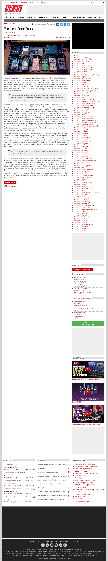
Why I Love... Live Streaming (82, 133)
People (66, 17)
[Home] (13, 8)
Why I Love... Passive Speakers (83, 177)
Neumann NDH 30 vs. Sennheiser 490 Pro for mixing (53, 495)
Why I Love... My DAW (80, 173)
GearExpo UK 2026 (77, 402)
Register (14, 2)
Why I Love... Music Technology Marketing (86, 75)
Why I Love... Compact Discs (82, 130)
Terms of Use (74, 541)
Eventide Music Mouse (80, 301)
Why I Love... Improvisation (82, 56)
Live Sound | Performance (84, 483)
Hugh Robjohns (8, 483)
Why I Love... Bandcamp (81, 228)
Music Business (95, 17)
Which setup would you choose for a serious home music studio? (53, 484)
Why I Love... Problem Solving (82, 79)
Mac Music (78, 478)
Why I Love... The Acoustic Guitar (83, 217)
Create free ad (87, 269)
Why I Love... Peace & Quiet (82, 162)
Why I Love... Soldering (80, 187)
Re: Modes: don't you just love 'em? (15, 497)
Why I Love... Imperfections (82, 137)
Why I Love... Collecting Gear (82, 198)
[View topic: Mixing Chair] (68, 488)
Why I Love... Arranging (81, 151)
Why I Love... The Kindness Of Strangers (86, 192)
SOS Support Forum (82, 501)
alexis (5, 499)
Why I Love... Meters (80, 84)
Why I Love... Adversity (80, 149)
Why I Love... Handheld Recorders (84, 145)
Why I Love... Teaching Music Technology (86, 209)
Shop (32, 2)
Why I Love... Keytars (80, 185)
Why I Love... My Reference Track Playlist (86, 88)
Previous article (12, 186)
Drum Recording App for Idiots (48, 472)
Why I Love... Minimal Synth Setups (84, 92)
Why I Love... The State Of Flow (83, 141)
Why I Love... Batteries (80, 223)
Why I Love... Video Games (82, 171)
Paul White (9, 37)
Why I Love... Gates (79, 154)
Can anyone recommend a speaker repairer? (53, 464)
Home (6, 17)
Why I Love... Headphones (81, 219)
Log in (6, 2)
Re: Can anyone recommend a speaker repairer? (18, 481)
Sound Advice (78, 17)
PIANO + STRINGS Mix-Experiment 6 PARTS (52, 492)
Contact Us (39, 541)
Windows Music (80, 476)
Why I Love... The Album (81, 215)
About (32, 541)
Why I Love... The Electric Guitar (83, 158)
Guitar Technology (12, 35)
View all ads (77, 269)
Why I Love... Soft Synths (81, 200)
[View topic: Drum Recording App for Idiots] (68, 472)
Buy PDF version (10, 182)
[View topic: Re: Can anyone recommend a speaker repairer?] (34, 481)
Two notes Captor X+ (80, 288)
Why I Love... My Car (80, 196)
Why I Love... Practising (81, 71)
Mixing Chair (42, 488)
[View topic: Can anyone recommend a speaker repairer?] (68, 464)
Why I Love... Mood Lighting (82, 96)
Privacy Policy (64, 541)
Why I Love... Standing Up (81, 204)
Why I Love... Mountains (81, 194)
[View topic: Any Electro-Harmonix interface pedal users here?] (68, 499)
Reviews (43, 17)
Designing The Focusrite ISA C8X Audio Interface (85, 379)
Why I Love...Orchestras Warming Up (85, 118)
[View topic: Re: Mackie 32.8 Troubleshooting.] (34, 473)
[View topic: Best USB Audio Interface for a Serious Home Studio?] (68, 480)
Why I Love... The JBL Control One (84, 183)
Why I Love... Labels (80, 168)
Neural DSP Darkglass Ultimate (83, 285)
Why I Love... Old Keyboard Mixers (84, 105)
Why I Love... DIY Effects (81, 94)
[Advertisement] (88, 342)
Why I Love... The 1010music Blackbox (85, 160)
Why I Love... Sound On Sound (83, 60)
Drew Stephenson (9, 467)
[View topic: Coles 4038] (68, 468)
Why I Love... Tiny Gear (80, 73)
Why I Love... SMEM (79, 63)
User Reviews (79, 492)
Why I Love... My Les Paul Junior (83, 111)
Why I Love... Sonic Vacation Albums (84, 107)
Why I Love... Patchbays (81, 226)
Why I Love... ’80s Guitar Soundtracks (85, 69)
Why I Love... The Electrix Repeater (84, 124)
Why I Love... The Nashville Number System (87, 101)
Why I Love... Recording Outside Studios (86, 109)
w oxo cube (7, 475)
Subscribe (23, 2)
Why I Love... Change (80, 115)
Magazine (31, 17)
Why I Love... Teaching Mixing (82, 80)
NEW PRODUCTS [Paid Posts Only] (87, 473)
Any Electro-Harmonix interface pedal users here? (53, 499)
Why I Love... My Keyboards (82, 82)
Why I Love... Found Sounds (82, 62)
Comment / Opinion (28, 35)
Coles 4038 (41, 468)
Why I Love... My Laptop (81, 152)
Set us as (44, 24)
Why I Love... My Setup (80, 221)
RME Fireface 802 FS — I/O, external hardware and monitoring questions (53, 476)
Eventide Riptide (79, 316)
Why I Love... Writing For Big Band (84, 224)
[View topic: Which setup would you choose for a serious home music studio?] (68, 484)
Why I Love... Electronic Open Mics (84, 175)
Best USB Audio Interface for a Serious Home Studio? (53, 480)
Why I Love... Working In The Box (83, 67)
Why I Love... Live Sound (81, 139)
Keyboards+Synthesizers (83, 469)
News (12, 17)
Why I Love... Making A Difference (84, 147)
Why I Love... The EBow (80, 179)
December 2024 (65, 37)
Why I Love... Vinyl (79, 97)
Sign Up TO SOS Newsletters (88, 323)
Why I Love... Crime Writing (82, 58)
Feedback (78, 499)
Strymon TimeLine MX (80, 281)
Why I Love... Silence (80, 230)
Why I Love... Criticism (80, 190)
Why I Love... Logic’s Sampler (82, 77)
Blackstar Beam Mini (80, 277)
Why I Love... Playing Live (81, 143)
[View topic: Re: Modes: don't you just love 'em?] (34, 497)
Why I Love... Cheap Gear (81, 213)
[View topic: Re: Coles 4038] (34, 464)
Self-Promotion (80, 496)
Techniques (54, 17)
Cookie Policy (49, 541)
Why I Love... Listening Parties (83, 166)
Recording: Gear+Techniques (11, 469)
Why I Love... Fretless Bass (82, 207)
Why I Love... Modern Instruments (84, 169)
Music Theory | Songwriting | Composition (14, 501)
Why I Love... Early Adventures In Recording (87, 126)
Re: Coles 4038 (8, 464)
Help (38, 2)
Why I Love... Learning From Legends (85, 90)
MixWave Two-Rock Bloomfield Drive (85, 292)
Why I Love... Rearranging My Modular (85, 120)
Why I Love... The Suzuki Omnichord (84, 99)
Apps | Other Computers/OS (85, 480)
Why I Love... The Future (81, 156)
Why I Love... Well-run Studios (82, 181)
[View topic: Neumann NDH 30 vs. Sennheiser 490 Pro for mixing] (68, 496)
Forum (21, 17)
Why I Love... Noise (79, 211)
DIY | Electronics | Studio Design (86, 485)
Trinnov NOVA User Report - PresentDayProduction (86, 424)
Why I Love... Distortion (81, 132)
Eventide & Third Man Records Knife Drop (86, 309)
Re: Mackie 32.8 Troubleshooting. (15, 472)
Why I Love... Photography (81, 164)
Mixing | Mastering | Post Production (13, 485)
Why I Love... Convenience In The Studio (85, 122)
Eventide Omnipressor (81, 312)
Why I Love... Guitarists (80, 135)
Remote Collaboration (82, 494)
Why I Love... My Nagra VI (81, 113)
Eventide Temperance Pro (81, 305)
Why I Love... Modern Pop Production (85, 103)
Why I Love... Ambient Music (82, 128)
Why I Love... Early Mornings (82, 202)
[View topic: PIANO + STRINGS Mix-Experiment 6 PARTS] (68, 492)
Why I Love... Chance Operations (83, 188)
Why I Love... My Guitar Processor (84, 205)
